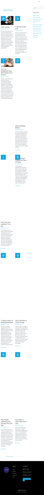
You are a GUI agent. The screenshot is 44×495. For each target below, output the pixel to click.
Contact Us (15, 475)
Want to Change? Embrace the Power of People (20, 160)
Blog (13, 477)
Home (14, 469)
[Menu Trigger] (42, 3)
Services (14, 471)
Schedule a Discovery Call (27, 479)
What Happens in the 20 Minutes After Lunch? (37, 21)
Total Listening (5, 27)
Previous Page (9, 456)
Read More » (18, 150)
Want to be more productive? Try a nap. (6, 224)
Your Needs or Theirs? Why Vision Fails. (20, 421)
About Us (14, 473)
